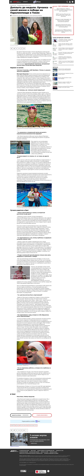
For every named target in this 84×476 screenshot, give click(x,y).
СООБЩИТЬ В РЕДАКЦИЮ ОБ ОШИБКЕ (51, 453)
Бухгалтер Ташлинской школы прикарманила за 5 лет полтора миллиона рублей (63, 25)
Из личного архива (14, 45)
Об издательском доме (24, 450)
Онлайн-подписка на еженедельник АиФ (45, 450)
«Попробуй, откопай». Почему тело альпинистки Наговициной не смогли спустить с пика (65, 40)
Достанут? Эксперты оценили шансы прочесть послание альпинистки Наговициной (66, 53)
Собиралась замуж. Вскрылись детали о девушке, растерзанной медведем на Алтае (65, 57)
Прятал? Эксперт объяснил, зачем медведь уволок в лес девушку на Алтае (65, 44)
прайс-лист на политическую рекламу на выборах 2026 (30, 453)
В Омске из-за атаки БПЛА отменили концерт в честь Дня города (65, 87)
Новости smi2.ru (14, 446)
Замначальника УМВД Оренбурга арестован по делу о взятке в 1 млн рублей (63, 31)
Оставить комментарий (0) (42, 415)
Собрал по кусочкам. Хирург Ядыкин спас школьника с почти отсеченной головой (66, 62)
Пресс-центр (33, 450)
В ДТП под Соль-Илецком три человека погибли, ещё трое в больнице (63, 15)
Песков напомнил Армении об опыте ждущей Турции (65, 74)
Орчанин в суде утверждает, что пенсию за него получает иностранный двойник (63, 20)
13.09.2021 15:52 (13, 5)
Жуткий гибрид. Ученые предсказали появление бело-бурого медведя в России (66, 49)
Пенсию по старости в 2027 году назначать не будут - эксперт (64, 82)
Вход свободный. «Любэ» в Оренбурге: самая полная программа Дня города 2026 (63, 10)
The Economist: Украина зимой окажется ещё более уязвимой (64, 69)
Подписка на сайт (59, 450)
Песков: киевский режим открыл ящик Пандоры (64, 78)
